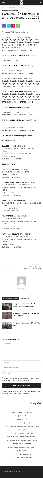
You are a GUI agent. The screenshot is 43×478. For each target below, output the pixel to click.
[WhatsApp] (18, 26)
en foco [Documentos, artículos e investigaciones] (22, 426)
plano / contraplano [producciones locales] (22, 447)
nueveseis (17, 471)
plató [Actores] (22, 451)
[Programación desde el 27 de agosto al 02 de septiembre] (7, 306)
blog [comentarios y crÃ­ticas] (22, 412)
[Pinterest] (13, 26)
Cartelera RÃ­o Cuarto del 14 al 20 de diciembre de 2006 (31, 268)
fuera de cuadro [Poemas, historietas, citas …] (22, 437)
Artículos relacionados (10, 298)
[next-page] (6, 332)
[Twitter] (9, 26)
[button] (3, 2)
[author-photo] (21, 286)
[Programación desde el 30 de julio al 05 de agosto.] (7, 315)
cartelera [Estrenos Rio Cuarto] (15, 7)
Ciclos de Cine (22, 419)
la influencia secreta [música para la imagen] (22, 440)
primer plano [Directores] (22, 454)
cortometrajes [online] (22, 423)
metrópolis (7, 21)
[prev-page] (3, 332)
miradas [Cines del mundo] (22, 444)
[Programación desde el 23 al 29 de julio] (7, 325)
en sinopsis (22, 430)
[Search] (40, 2)
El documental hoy (8, 267)
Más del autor (24, 298)
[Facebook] (4, 26)
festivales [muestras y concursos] (22, 433)
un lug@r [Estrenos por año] (22, 458)
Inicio (3, 7)
